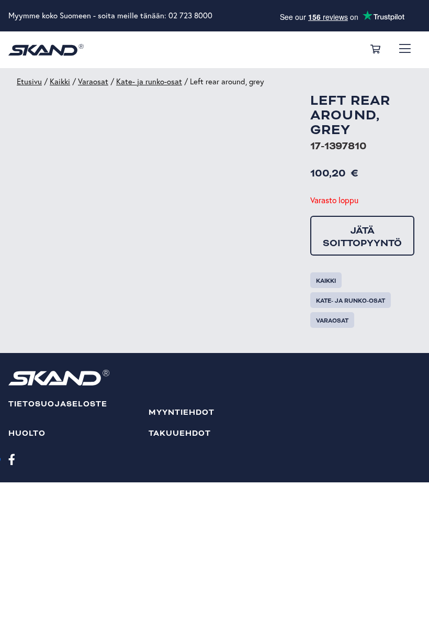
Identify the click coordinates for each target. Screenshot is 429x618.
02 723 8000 (190, 15)
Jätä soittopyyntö (362, 236)
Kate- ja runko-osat (149, 81)
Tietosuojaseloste (57, 404)
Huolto (27, 433)
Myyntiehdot (182, 412)
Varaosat (93, 81)
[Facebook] (11, 459)
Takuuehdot (180, 433)
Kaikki (60, 81)
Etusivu (29, 81)
